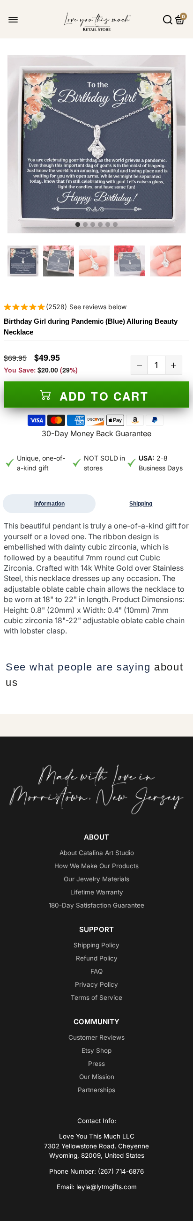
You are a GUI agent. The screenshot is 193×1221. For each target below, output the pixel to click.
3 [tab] (92, 225)
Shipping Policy (96, 945)
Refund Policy (97, 958)
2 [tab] (85, 225)
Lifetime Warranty (96, 892)
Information (49, 503)
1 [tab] (78, 225)
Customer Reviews (96, 1037)
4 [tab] (100, 225)
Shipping (140, 503)
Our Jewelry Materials (96, 879)
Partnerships (96, 1090)
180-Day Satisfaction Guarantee (96, 905)
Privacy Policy (96, 984)
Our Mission (96, 1076)
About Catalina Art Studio (96, 852)
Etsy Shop (96, 1050)
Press (96, 1063)
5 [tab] (107, 225)
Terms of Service (96, 997)
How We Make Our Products (96, 866)
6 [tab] (115, 225)
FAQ (96, 971)
